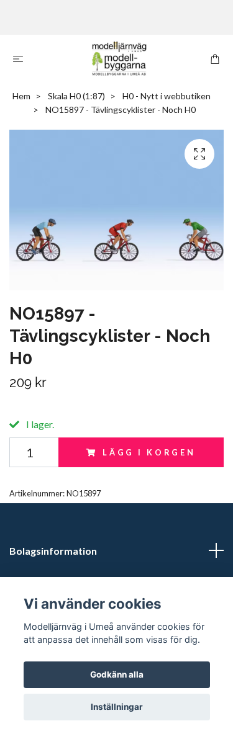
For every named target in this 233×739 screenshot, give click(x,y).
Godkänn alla (117, 674)
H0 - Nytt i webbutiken (166, 96)
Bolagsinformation (53, 551)
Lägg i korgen (149, 452)
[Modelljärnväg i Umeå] (119, 58)
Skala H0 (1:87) (76, 96)
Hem (21, 96)
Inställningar (117, 707)
